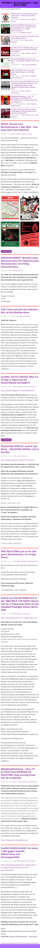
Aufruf (13, 21)
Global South (27, 387)
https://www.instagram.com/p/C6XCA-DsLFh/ (18, 460)
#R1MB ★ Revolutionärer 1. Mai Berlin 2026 (20, 4)
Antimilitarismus (16, 78)
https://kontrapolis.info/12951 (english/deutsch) (19, 618)
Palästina (33, 19)
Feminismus (15, 93)
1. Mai (26, 40)
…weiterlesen (6, 251)
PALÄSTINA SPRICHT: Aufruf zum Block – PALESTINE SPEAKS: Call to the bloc (25, 61)
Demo (31, 40)
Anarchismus (24, 19)
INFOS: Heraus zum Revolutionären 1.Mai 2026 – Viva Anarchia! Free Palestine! (24, 15)
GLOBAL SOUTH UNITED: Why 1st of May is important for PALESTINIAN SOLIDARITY (24, 49)
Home (3, 9)
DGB (36, 115)
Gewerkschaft (15, 106)
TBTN (22, 91)
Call (21, 40)
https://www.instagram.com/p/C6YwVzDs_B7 (17, 390)
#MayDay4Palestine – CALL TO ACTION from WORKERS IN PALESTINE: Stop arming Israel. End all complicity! (24, 99)
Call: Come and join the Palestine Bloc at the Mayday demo (25, 37)
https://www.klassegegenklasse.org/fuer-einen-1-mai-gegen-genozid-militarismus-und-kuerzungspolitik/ (19, 867)
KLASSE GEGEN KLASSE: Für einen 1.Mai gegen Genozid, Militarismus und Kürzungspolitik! (24, 111)
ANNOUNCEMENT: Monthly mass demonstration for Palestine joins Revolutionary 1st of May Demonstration (23, 28)
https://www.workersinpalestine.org (14, 840)
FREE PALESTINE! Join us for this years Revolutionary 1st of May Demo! (23, 72)
